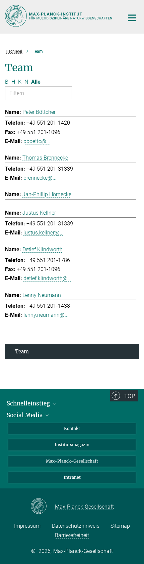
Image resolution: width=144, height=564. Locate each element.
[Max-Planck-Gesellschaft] (42, 506)
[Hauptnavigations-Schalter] (132, 18)
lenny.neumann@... (46, 315)
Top (129, 396)
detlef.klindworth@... (47, 278)
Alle (36, 82)
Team (22, 351)
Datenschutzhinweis (75, 526)
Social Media (25, 415)
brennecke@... (40, 178)
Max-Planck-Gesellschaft (72, 461)
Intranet (72, 477)
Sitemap (120, 526)
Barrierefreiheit (72, 535)
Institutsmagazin (72, 444)
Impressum (27, 526)
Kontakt (72, 428)
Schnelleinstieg (29, 403)
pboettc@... (36, 141)
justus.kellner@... (43, 232)
